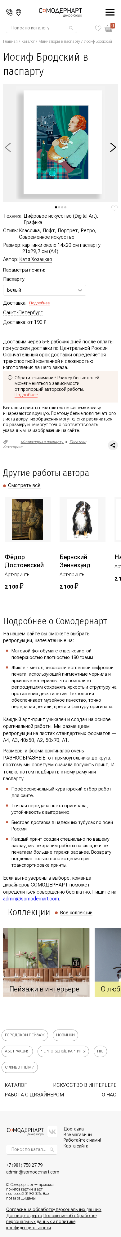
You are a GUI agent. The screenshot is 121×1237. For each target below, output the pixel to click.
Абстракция (17, 1051)
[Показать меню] (107, 12)
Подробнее (39, 303)
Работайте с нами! (82, 1140)
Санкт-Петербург (23, 313)
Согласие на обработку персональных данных (53, 1209)
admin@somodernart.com (31, 899)
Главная (10, 41)
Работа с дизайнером (34, 1095)
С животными (19, 1067)
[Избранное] (98, 28)
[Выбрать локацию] (18, 12)
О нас (109, 1095)
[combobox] (39, 28)
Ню (100, 1051)
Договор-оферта (24, 1215)
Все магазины (78, 1134)
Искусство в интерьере (84, 1085)
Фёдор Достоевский (24, 561)
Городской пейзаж (25, 1035)
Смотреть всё (24, 485)
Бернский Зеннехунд (75, 561)
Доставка (74, 1128)
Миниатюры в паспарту (59, 41)
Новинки (65, 1035)
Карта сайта (76, 1145)
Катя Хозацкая (35, 259)
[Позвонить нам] (9, 12)
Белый (14, 290)
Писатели (77, 442)
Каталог (28, 41)
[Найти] (71, 28)
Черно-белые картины (63, 1051)
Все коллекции (76, 913)
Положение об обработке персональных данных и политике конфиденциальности (51, 1221)
